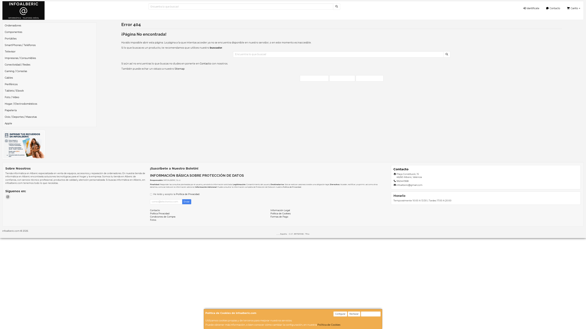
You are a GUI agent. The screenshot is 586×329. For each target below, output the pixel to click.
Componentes (13, 32)
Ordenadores (13, 25)
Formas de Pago (279, 216)
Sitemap (180, 68)
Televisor (10, 51)
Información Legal (280, 210)
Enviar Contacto (343, 78)
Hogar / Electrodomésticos (21, 103)
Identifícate (532, 8)
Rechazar (354, 314)
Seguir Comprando (316, 78)
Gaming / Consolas (16, 71)
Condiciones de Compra (162, 216)
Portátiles (10, 38)
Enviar (187, 201)
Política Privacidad (159, 213)
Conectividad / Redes (17, 64)
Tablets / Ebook (14, 90)
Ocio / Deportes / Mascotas (21, 116)
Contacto (554, 8)
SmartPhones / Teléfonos (20, 45)
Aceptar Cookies (371, 314)
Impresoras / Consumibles (20, 58)
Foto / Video (12, 97)
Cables (9, 77)
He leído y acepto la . (176, 194)
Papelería (11, 110)
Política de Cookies (328, 324)
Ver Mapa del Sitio (371, 78)
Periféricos (11, 84)
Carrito (574, 8)
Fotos (153, 220)
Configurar (340, 314)
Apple (8, 123)
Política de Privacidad (292, 187)
